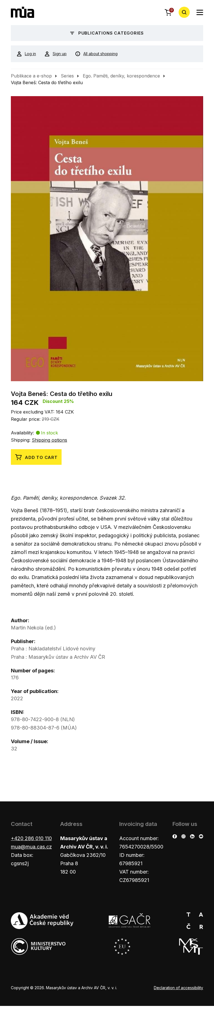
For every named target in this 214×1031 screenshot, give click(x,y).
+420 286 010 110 (31, 838)
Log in (30, 53)
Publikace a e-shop (31, 76)
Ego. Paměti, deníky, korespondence (121, 76)
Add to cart (41, 457)
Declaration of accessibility (178, 987)
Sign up (60, 53)
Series (67, 76)
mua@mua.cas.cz (31, 847)
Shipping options (49, 440)
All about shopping (100, 53)
